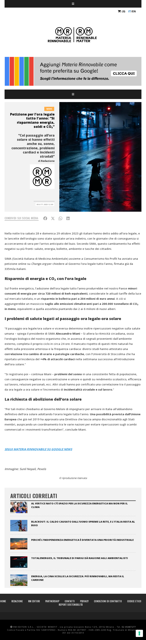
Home (3, 601)
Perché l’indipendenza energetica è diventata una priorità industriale (82, 540)
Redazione (48, 161)
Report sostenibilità (71, 604)
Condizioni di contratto (108, 601)
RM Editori (34, 601)
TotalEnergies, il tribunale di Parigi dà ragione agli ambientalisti (79, 558)
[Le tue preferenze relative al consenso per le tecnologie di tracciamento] (139, 633)
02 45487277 (129, 626)
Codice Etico (134, 601)
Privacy (84, 601)
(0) (123, 11)
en (134, 11)
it (129, 11)
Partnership (52, 601)
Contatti (70, 601)
